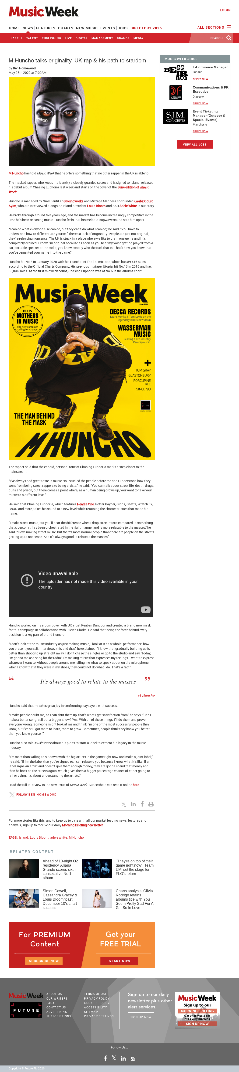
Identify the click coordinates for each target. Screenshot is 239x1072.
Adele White (128, 206)
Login (225, 10)
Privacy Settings (99, 1016)
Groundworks (73, 201)
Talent (32, 38)
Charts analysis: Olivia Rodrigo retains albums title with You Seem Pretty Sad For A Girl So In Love (134, 899)
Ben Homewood (24, 68)
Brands (123, 38)
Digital (82, 38)
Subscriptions (58, 1016)
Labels (17, 38)
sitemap (91, 1012)
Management (102, 38)
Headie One (85, 504)
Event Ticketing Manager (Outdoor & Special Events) (209, 115)
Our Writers (57, 998)
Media (138, 38)
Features (46, 28)
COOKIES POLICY (96, 1003)
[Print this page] (151, 804)
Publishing (51, 38)
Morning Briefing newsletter (82, 825)
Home (14, 28)
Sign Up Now (140, 1017)
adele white (58, 837)
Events (107, 28)
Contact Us (56, 1007)
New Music (87, 28)
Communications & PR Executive (210, 89)
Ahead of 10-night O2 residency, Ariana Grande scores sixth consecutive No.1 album (60, 869)
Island (23, 837)
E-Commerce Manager (210, 67)
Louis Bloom (96, 206)
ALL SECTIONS (211, 27)
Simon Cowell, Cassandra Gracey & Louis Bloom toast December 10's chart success (60, 899)
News (27, 28)
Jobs (123, 28)
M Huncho (16, 173)
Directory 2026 (146, 28)
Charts (66, 28)
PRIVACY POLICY (97, 998)
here (136, 785)
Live (68, 38)
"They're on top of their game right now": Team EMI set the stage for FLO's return (135, 867)
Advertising (56, 1012)
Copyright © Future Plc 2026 (27, 1068)
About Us (54, 994)
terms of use (95, 994)
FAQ (50, 1003)
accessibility (95, 1007)
